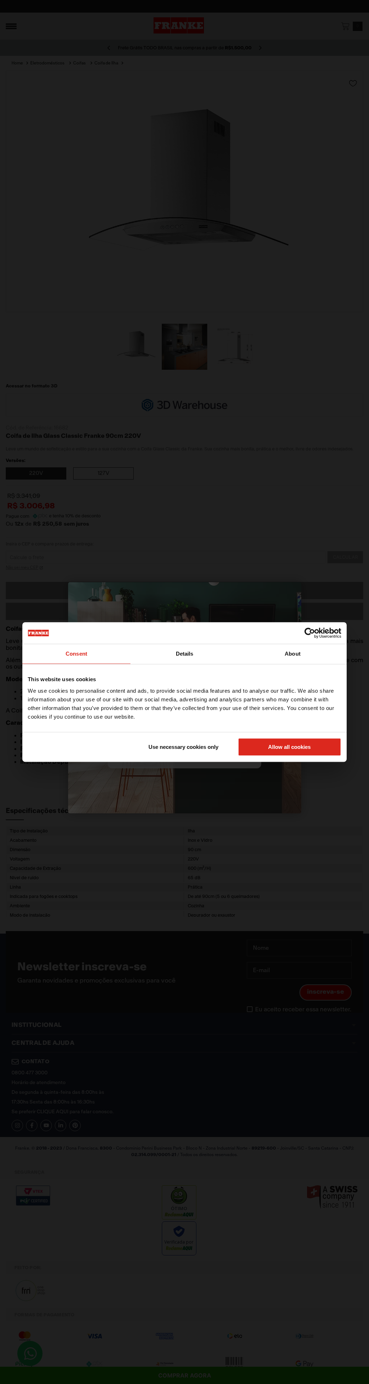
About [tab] (293, 654)
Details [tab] (185, 654)
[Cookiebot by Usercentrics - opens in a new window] (309, 633)
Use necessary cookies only (183, 747)
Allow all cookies (289, 747)
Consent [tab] (76, 654)
